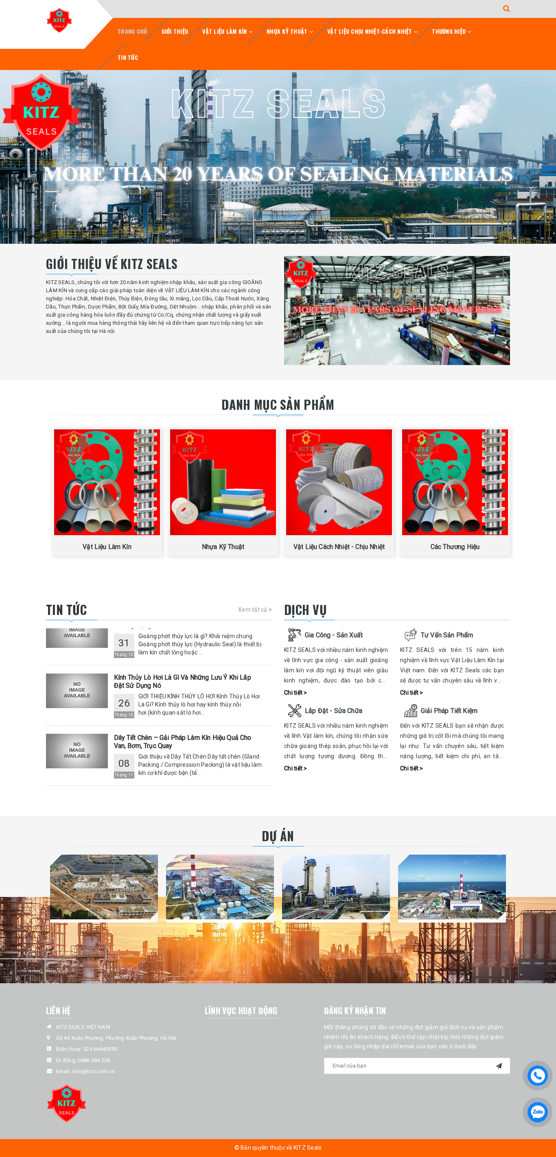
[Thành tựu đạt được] (397, 310)
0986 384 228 (94, 1060)
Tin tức (128, 57)
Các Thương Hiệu (455, 547)
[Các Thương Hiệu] (455, 482)
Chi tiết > (295, 692)
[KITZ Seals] (59, 20)
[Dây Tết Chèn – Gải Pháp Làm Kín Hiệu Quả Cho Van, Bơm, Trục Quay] (77, 728)
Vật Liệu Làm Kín (225, 31)
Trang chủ (132, 31)
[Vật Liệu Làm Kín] (107, 482)
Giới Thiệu (175, 31)
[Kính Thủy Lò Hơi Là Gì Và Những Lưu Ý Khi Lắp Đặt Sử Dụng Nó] (77, 668)
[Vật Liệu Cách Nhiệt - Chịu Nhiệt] (339, 482)
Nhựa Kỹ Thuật (288, 31)
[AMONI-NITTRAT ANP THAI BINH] (336, 887)
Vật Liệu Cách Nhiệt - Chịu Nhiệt (339, 547)
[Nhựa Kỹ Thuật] (223, 482)
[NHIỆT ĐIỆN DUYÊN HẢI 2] (452, 887)
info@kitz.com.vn (93, 1071)
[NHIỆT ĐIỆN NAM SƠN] (104, 887)
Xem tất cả (253, 609)
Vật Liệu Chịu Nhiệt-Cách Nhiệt (370, 31)
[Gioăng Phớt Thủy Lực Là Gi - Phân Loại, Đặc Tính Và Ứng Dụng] (77, 788)
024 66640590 (100, 1049)
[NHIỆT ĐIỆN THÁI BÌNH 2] (220, 887)
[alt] (278, 157)
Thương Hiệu (449, 31)
